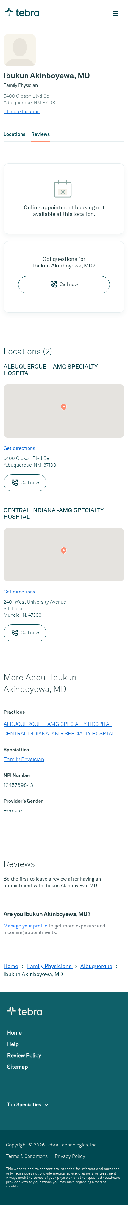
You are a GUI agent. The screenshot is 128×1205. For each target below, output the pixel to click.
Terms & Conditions (27, 1156)
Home (11, 966)
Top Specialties (24, 1104)
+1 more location (22, 111)
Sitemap (17, 1067)
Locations (14, 134)
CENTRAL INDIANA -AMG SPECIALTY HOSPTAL (59, 733)
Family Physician (24, 759)
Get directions (19, 448)
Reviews (40, 134)
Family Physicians (50, 966)
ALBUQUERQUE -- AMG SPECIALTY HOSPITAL (58, 724)
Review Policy (24, 1055)
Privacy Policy (70, 1156)
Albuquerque (96, 966)
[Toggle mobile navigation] (115, 13)
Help (13, 1044)
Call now (69, 284)
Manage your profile (25, 926)
